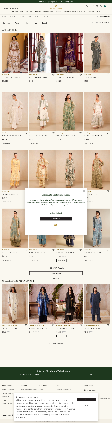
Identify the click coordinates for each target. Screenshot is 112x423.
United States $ (56, 213)
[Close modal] (84, 191)
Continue (56, 219)
